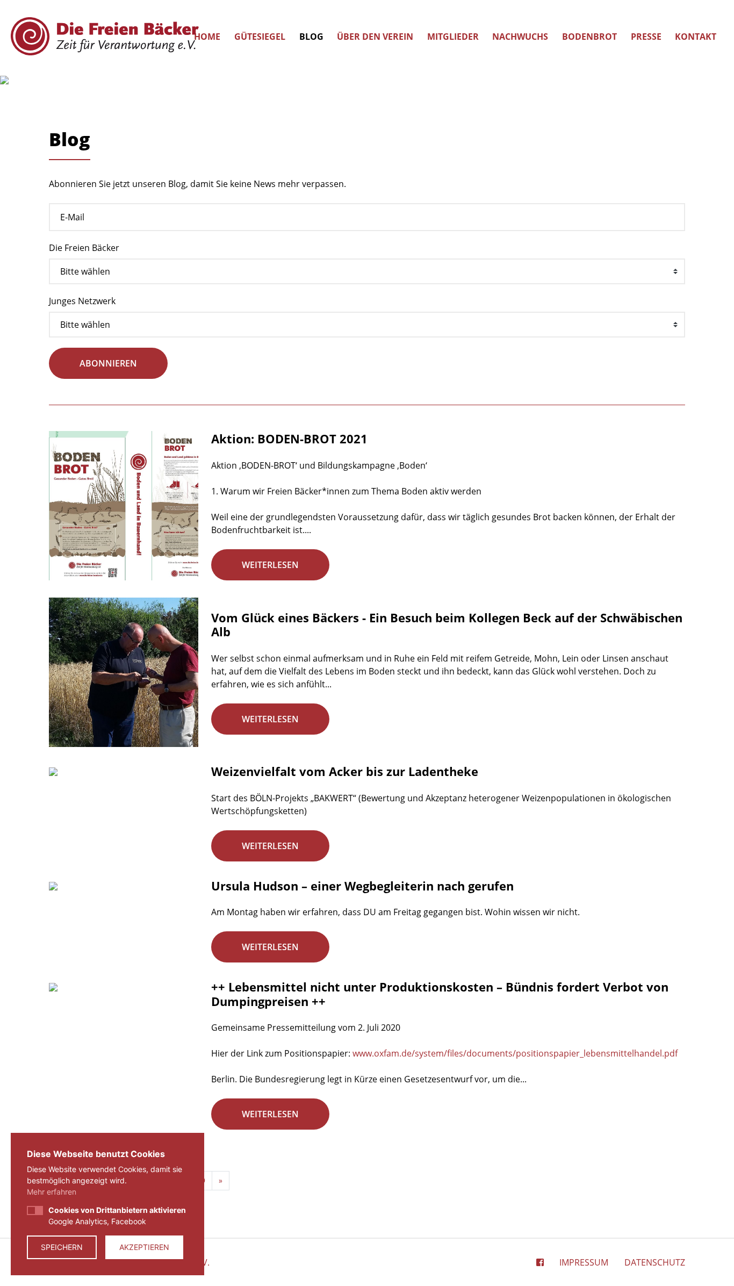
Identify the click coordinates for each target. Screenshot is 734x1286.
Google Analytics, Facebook (117, 1215)
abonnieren (108, 363)
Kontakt (695, 36)
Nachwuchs (520, 36)
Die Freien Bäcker (84, 248)
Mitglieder (453, 36)
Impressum (583, 1262)
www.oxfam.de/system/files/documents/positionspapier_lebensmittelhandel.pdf (515, 1053)
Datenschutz (654, 1262)
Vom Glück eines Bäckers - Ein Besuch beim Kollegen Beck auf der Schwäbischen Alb (446, 624)
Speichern (62, 1247)
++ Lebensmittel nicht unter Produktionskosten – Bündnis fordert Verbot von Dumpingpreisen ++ (439, 994)
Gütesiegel (259, 36)
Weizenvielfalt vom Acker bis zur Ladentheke (344, 771)
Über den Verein (375, 36)
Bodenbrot (589, 36)
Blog (311, 36)
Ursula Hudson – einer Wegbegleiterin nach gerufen (362, 886)
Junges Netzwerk (82, 301)
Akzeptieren (144, 1247)
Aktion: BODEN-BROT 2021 (289, 438)
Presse (646, 36)
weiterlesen (270, 565)
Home (207, 36)
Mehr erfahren (51, 1191)
